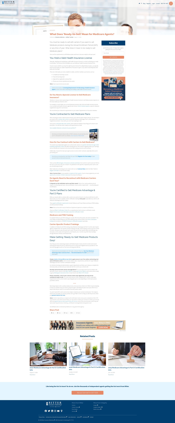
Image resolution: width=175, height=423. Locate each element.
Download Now (72, 38)
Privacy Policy (72, 46)
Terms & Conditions (79, 46)
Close (121, 5)
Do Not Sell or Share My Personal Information (73, 48)
